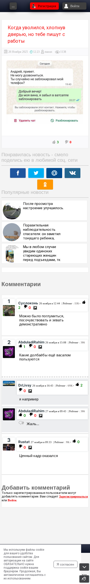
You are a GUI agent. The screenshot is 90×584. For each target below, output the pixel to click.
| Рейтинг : (71, 303)
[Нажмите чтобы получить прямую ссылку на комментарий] (35, 308)
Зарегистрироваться (73, 496)
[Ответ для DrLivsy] (21, 423)
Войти (12, 500)
